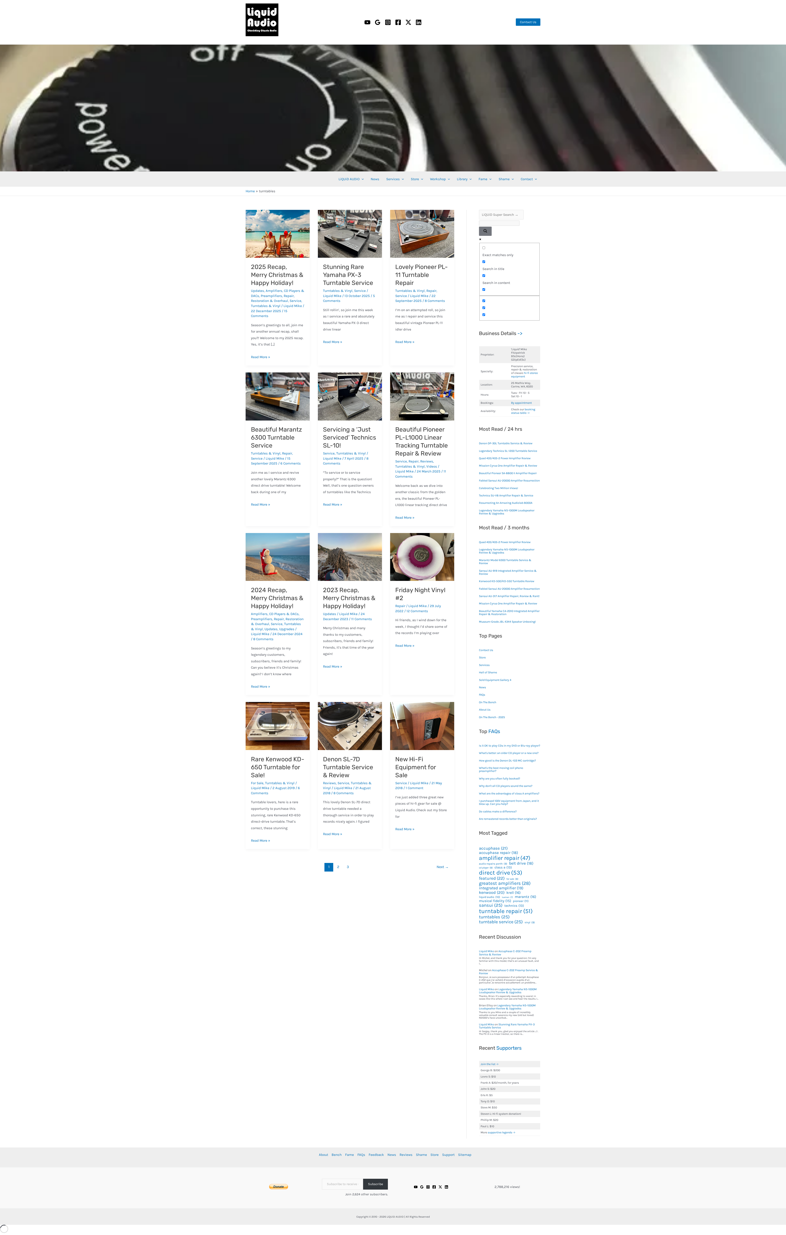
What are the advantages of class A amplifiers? (509, 793)
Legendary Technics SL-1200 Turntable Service (508, 451)
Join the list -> (489, 1064)
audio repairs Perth (493, 863)
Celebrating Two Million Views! (498, 488)
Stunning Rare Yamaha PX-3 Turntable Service (348, 275)
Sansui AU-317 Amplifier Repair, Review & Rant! (509, 596)
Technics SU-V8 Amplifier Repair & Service (506, 495)
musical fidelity (495, 901)
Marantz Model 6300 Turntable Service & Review (505, 561)
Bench (337, 1155)
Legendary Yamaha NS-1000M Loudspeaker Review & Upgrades (506, 512)
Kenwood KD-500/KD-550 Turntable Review (506, 581)
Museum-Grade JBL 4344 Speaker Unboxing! (507, 621)
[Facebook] (398, 22)
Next (443, 867)
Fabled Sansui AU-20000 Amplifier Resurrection (509, 480)
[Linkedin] (419, 22)
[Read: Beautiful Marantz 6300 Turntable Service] (278, 396)
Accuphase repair (498, 852)
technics (514, 906)
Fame (483, 179)
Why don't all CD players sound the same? (505, 786)
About (323, 1155)
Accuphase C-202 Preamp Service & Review (505, 952)
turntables (494, 916)
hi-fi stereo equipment (524, 374)
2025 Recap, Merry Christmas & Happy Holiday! (277, 275)
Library (462, 179)
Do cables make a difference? (498, 811)
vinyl (530, 922)
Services (393, 179)
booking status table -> (523, 411)
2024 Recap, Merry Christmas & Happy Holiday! (277, 598)
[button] (528, 22)
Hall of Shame (488, 672)
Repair (289, 296)
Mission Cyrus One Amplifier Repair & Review (508, 465)
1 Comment (414, 788)
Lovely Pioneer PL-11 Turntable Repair (421, 275)
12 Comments (417, 611)
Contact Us (486, 650)
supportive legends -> (501, 1132)
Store (415, 179)
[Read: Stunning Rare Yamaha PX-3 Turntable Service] (350, 233)
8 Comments (435, 301)
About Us (484, 709)
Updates (257, 291)
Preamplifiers (271, 296)
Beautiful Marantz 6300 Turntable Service (276, 437)
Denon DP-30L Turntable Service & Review (505, 443)
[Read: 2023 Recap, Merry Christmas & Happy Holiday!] (350, 557)
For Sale (257, 783)
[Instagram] (388, 22)
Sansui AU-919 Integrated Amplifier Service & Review (508, 572)
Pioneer (521, 901)
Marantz (525, 897)
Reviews (426, 461)
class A (503, 867)
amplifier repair (504, 858)
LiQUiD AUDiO (251, 37)
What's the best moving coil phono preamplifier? (501, 769)
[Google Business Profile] (378, 22)
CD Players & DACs (284, 614)
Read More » (260, 357)
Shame (504, 179)
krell (513, 893)
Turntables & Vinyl (265, 306)
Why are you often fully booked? (499, 778)
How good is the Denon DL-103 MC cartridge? (507, 760)
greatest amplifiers (505, 883)
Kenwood (492, 892)
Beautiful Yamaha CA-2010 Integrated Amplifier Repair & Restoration (509, 612)
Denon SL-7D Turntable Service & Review (348, 767)
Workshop (438, 179)
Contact (527, 179)
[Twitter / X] (408, 22)
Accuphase (493, 848)
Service (295, 301)
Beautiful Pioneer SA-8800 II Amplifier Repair (508, 473)
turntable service (501, 921)
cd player (486, 867)
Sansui (491, 905)
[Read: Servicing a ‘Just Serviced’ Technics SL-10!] (350, 396)
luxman (507, 897)
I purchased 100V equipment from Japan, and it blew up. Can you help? (509, 802)
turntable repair (506, 911)
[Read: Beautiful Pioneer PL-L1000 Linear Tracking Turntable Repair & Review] (422, 396)
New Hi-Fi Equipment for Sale (415, 767)
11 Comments (361, 619)
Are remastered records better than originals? (508, 819)
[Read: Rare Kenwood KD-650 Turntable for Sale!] (278, 726)
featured (492, 878)
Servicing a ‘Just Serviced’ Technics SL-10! (349, 437)
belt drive (521, 863)
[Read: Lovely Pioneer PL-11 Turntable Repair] (422, 233)
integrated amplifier (501, 888)
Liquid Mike (486, 951)
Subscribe (375, 1184)
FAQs (482, 694)
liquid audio (489, 897)
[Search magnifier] (485, 231)
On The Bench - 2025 (492, 717)
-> (519, 333)
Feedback (376, 1155)
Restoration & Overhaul (269, 301)
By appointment (521, 403)
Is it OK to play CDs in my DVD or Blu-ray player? (509, 745)
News (375, 179)
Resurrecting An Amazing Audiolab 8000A (505, 503)
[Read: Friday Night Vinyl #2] (422, 557)
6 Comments (290, 463)
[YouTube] (367, 22)
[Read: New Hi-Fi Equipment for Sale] (422, 726)
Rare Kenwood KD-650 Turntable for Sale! (277, 767)
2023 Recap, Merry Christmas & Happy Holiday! (349, 598)
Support (448, 1155)
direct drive (500, 872)
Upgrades (286, 629)
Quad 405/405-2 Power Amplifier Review (505, 458)
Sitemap (464, 1155)
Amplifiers (274, 291)
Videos (431, 466)
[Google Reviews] (422, 1187)
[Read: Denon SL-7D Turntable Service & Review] (350, 726)
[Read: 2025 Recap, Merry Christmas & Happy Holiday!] (278, 233)
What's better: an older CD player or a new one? (509, 753)
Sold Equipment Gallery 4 (495, 680)
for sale (512, 879)
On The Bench (487, 702)
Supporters (509, 1048)
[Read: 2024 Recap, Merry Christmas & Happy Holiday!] (278, 557)
